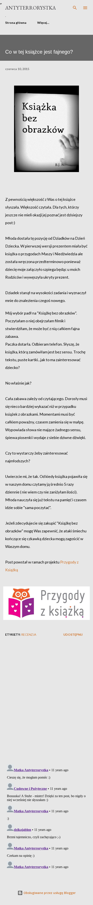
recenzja (28, 634)
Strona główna (15, 22)
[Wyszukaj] (74, 7)
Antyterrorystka (30, 7)
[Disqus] (46, 705)
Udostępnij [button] (73, 634)
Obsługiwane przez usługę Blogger (49, 893)
